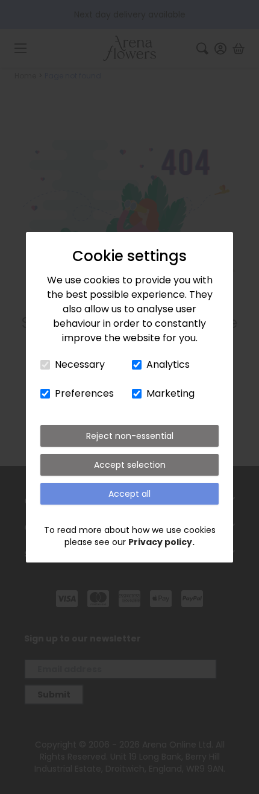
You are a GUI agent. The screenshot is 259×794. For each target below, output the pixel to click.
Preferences (84, 393)
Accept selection (130, 465)
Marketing (170, 393)
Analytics (168, 364)
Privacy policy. (161, 542)
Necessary (80, 364)
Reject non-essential (129, 436)
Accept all (129, 494)
